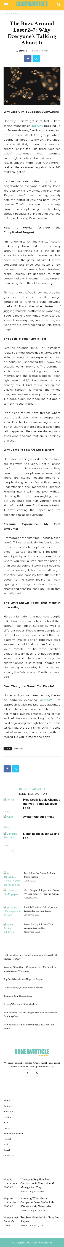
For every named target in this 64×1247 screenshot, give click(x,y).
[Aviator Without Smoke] (12, 820)
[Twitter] (36, 58)
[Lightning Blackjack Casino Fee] (12, 838)
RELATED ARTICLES (32, 789)
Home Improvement (13, 1133)
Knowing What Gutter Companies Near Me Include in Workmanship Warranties (38, 1202)
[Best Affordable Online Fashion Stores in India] (12, 879)
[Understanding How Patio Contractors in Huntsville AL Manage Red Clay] (11, 1185)
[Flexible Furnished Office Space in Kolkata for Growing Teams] (12, 912)
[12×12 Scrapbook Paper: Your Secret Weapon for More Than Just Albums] (12, 895)
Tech (6, 1144)
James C (23, 50)
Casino (16, 13)
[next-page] (11, 851)
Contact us (9, 1155)
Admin (23, 1191)
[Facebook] (27, 58)
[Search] (59, 5)
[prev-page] (6, 851)
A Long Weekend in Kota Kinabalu (20, 1004)
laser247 (37, 125)
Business (8, 1106)
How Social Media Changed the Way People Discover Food (41, 804)
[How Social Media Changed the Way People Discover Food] (12, 804)
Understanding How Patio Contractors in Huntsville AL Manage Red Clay (37, 1183)
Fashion (7, 1117)
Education (9, 1111)
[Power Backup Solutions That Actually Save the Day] (12, 929)
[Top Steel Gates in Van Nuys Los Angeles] (11, 1223)
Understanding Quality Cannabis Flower (23, 987)
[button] (6, 5)
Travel (7, 1150)
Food (6, 1122)
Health (7, 1128)
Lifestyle (8, 1139)
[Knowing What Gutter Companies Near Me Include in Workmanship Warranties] (11, 1204)
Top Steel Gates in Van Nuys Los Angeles (23, 979)
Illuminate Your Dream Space (18, 996)
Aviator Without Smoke (38, 816)
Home (7, 13)
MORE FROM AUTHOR (32, 793)
